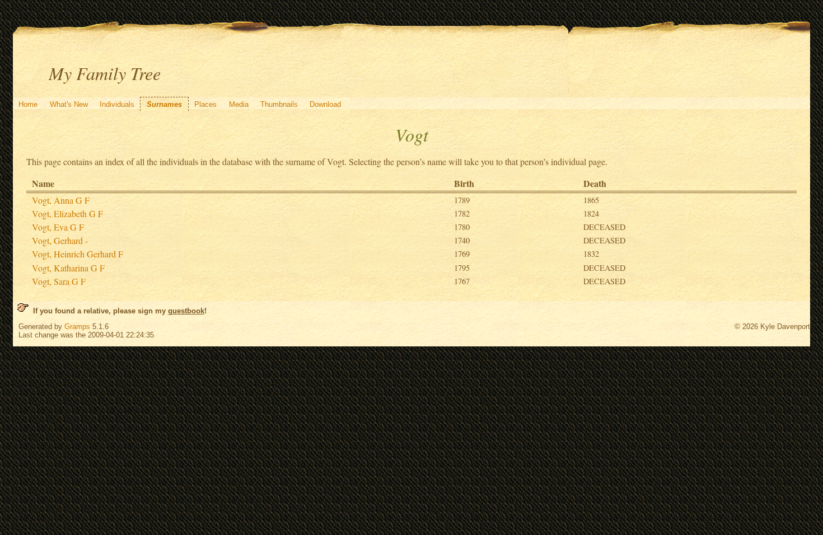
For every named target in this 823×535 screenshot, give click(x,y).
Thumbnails (279, 104)
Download (325, 104)
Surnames (164, 104)
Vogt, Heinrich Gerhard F (77, 254)
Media (239, 104)
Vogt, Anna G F (61, 200)
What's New (69, 104)
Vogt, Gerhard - (60, 240)
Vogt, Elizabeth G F (67, 213)
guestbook (186, 311)
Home (28, 104)
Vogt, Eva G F (58, 227)
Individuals (117, 104)
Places (205, 104)
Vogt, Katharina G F (68, 268)
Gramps (77, 326)
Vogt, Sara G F (59, 281)
